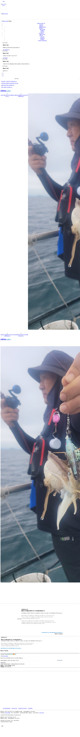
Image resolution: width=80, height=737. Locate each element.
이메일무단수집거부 (22, 708)
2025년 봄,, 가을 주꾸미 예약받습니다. (9, 81)
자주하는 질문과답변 (42, 40)
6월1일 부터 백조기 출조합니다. (7, 85)
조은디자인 (41, 712)
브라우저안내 (14, 708)
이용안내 (42, 31)
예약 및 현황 (42, 29)
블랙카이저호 (42, 34)
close (4, 1)
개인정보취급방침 (6, 708)
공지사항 (42, 36)
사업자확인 (30, 708)
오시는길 (41, 24)
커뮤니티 (41, 35)
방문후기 (42, 39)
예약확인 (42, 30)
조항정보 (41, 25)
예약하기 (41, 28)
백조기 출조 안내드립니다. (6, 87)
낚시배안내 (41, 33)
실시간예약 (5, 57)
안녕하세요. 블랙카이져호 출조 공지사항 (9, 83)
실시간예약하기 (6, 49)
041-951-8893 (5, 656)
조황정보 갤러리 (42, 27)
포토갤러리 (42, 38)
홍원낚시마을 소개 (41, 23)
